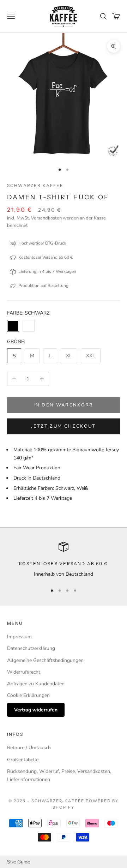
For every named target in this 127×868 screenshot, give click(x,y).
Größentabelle (22, 759)
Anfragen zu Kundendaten (36, 683)
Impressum (19, 636)
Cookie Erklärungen (28, 695)
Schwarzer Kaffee (35, 185)
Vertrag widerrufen (36, 709)
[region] (63, 560)
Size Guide (18, 861)
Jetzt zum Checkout (63, 426)
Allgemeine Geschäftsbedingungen (45, 660)
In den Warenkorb (63, 405)
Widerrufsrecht (23, 672)
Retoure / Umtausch (29, 747)
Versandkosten (46, 218)
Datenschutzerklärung (31, 648)
